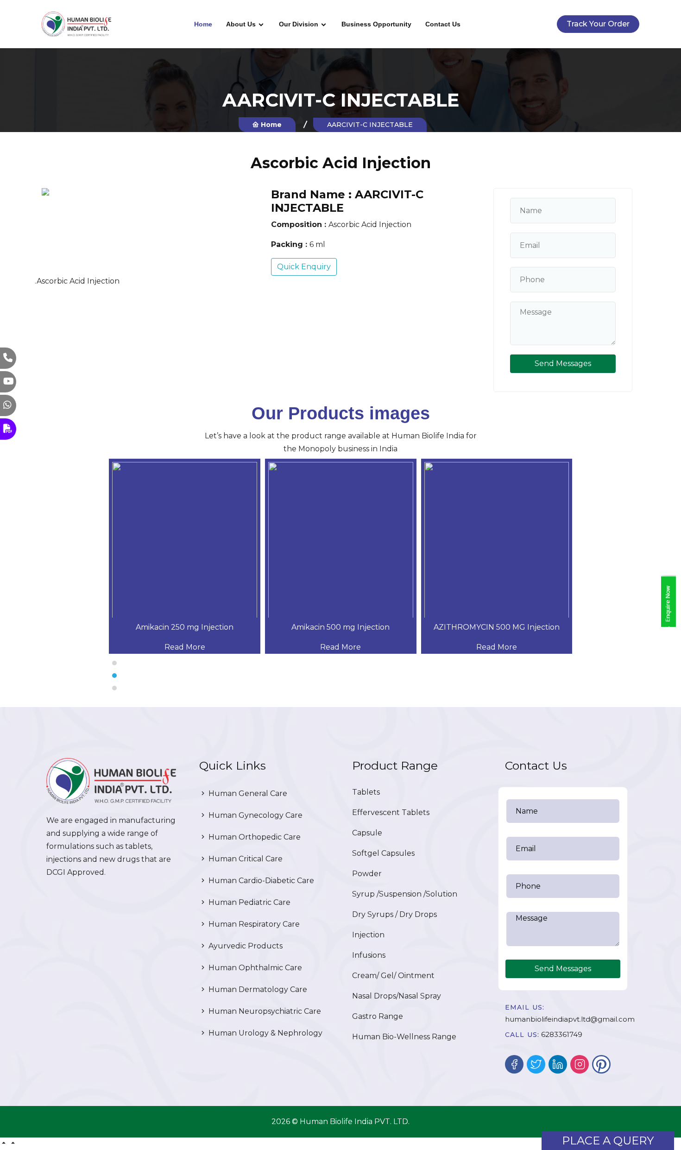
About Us (241, 24)
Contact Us (442, 24)
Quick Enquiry (304, 266)
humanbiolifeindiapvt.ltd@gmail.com (570, 1019)
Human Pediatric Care (248, 902)
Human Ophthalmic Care (254, 967)
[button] (340, 663)
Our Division (298, 24)
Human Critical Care (245, 858)
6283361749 (561, 1034)
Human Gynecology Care (255, 815)
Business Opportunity (376, 24)
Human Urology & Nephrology (264, 1033)
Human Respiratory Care (253, 924)
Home (203, 24)
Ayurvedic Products (245, 945)
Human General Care (247, 793)
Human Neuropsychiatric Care (264, 1011)
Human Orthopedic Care (254, 837)
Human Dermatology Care (257, 989)
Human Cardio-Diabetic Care (260, 880)
